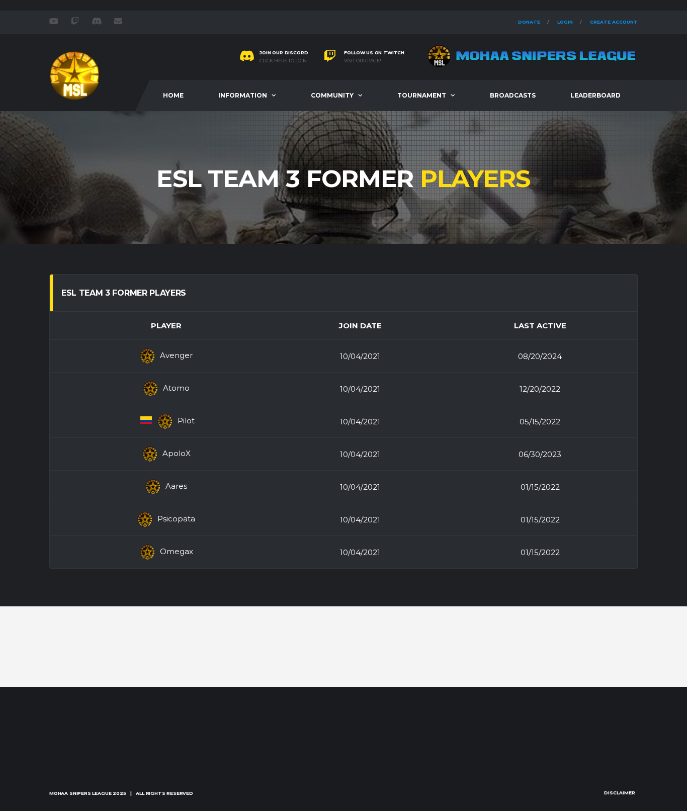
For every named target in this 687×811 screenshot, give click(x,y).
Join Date (360, 325)
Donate (529, 22)
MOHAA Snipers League (80, 793)
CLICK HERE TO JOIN (283, 60)
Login (565, 22)
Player (166, 325)
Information (242, 95)
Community (332, 95)
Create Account (614, 22)
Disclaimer (619, 792)
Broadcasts (513, 95)
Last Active (540, 325)
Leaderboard (595, 95)
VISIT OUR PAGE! (362, 60)
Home (173, 95)
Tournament (421, 95)
